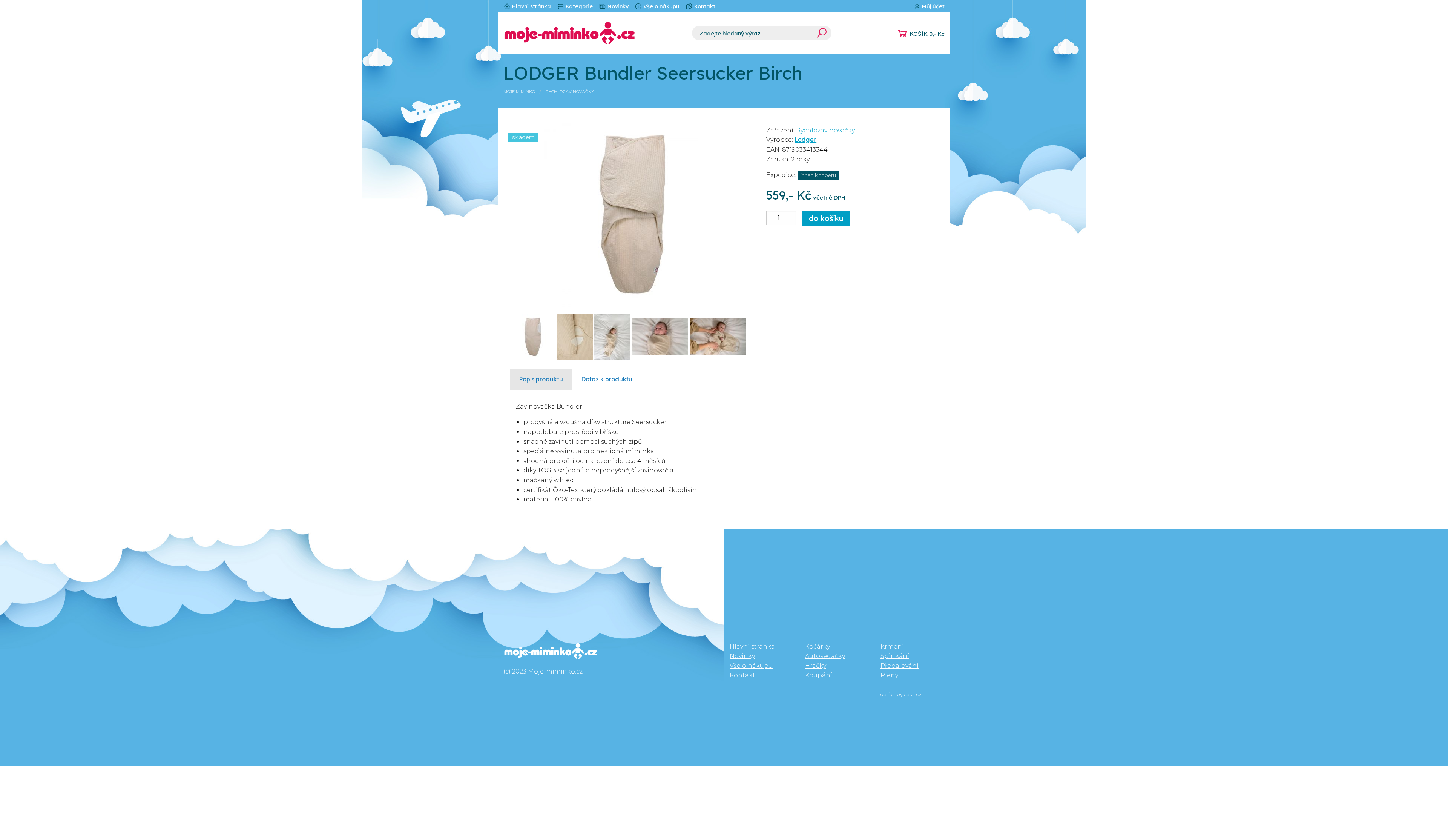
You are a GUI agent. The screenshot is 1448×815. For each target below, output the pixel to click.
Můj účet (932, 6)
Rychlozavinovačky (570, 91)
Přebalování (899, 665)
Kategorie (578, 6)
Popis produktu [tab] (541, 379)
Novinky (617, 6)
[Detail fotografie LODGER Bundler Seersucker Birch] (632, 213)
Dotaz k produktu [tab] (606, 379)
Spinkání (894, 656)
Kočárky (817, 646)
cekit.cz (913, 694)
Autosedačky (825, 656)
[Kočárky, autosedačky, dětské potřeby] (592, 33)
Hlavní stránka (531, 6)
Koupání (818, 675)
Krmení (892, 646)
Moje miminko (519, 91)
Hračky (815, 665)
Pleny (889, 675)
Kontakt (704, 6)
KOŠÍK (927, 34)
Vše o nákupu (661, 6)
